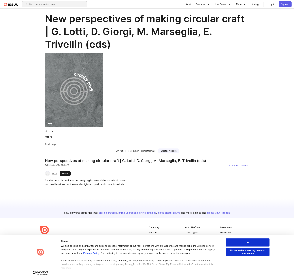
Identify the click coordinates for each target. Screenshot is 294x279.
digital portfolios (108, 212)
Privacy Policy (91, 253)
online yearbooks (128, 212)
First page (50, 144)
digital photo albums (169, 212)
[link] (188, 4)
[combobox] (57, 4)
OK (247, 242)
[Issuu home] (11, 4)
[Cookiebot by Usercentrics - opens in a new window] (40, 273)
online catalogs (147, 212)
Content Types (191, 232)
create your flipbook (218, 212)
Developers (225, 232)
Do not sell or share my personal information (247, 251)
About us (153, 232)
